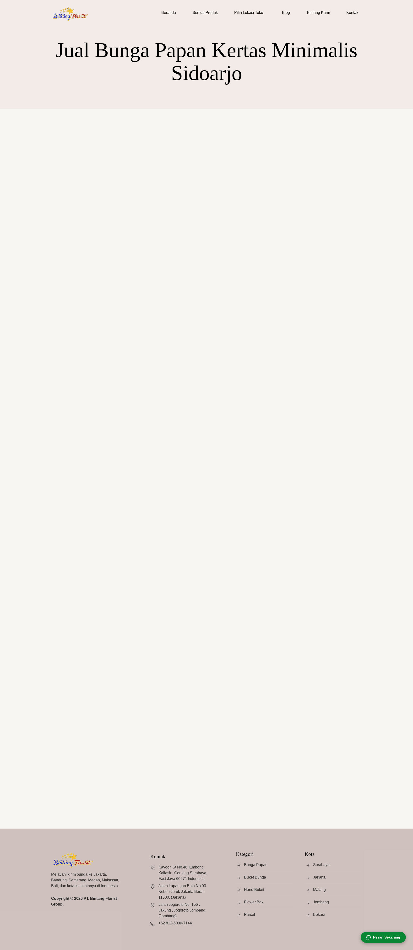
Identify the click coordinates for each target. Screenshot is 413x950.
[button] (250, 12)
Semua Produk (205, 13)
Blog (286, 13)
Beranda (168, 13)
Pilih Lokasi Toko (248, 13)
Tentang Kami (318, 13)
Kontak (352, 13)
